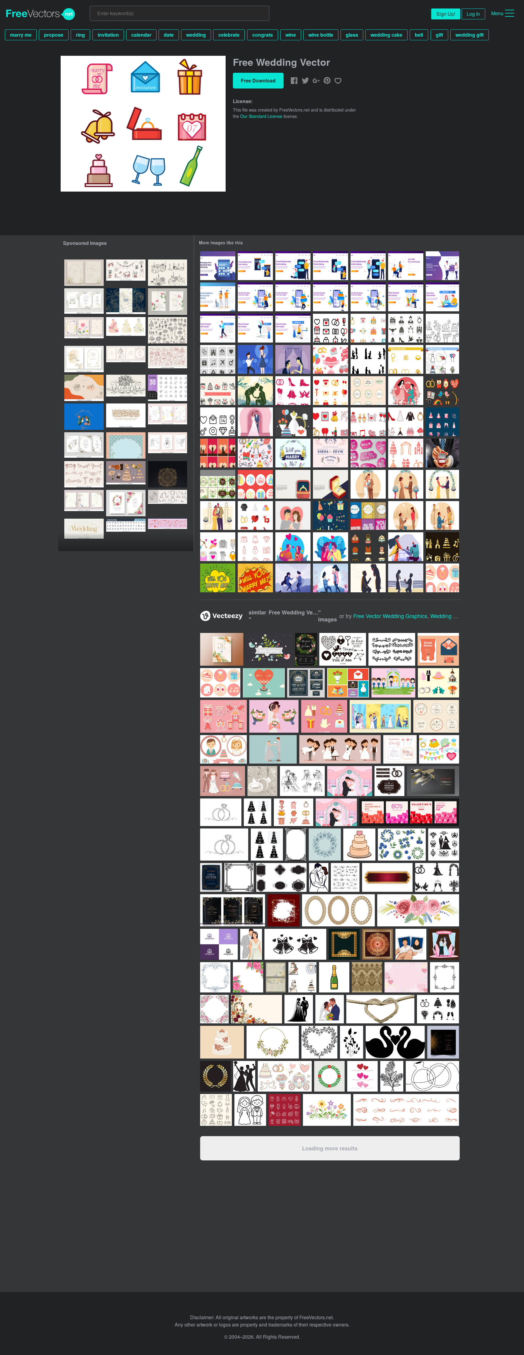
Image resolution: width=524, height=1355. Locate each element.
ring (80, 34)
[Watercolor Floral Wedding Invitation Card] (306, 649)
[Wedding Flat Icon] (255, 515)
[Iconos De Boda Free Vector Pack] (442, 359)
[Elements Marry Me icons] (442, 390)
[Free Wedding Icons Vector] (405, 328)
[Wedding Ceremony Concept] (217, 515)
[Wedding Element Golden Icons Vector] (442, 546)
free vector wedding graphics (390, 616)
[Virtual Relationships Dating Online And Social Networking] (442, 265)
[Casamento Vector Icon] (330, 421)
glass (352, 34)
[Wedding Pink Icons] (405, 453)
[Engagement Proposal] (255, 359)
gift (439, 34)
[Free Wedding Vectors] (293, 421)
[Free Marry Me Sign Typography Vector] (368, 453)
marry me (21, 34)
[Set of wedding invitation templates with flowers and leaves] (84, 301)
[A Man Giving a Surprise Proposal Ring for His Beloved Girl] (330, 546)
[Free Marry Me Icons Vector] (330, 359)
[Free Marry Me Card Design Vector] (217, 484)
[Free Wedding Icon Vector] (442, 328)
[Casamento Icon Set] (293, 812)
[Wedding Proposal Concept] (442, 515)
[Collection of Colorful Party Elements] (330, 515)
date (169, 34)
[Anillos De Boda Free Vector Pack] (405, 359)
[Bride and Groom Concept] (442, 484)
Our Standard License (261, 116)
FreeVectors (40, 14)
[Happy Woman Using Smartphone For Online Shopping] (368, 297)
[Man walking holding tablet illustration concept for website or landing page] (217, 328)
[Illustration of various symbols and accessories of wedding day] (348, 683)
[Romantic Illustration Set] (217, 453)
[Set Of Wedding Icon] (293, 390)
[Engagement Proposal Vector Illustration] (293, 359)
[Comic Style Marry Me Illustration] (217, 578)
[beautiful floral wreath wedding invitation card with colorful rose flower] (126, 503)
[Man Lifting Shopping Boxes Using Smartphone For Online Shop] (293, 297)
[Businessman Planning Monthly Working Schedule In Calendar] (217, 265)
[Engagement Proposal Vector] (255, 421)
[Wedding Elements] (255, 453)
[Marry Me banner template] (368, 546)
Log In (473, 13)
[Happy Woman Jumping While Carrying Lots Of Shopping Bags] (255, 297)
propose (53, 34)
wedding (196, 34)
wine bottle (320, 34)
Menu (497, 13)
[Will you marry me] (255, 390)
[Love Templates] (368, 515)
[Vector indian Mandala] (167, 474)
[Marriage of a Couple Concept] (405, 484)
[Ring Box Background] (293, 484)
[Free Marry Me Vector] (368, 359)
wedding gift (469, 34)
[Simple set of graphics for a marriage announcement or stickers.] (439, 749)
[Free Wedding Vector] (442, 421)
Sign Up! (445, 13)
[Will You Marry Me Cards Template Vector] (293, 453)
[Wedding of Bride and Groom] (368, 484)
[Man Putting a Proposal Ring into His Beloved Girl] (293, 546)
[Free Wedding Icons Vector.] (368, 328)
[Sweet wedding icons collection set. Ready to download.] (223, 716)
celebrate (229, 34)
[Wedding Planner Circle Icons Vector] (255, 484)
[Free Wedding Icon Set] (330, 328)
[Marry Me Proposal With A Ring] (442, 453)
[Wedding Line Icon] (255, 546)
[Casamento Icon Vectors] (217, 390)
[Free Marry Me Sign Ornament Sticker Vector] (368, 390)
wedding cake (386, 34)
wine (290, 34)
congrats (262, 34)
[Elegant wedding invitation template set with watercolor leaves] (84, 445)
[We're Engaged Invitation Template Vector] (330, 453)
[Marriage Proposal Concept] (405, 515)
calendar (141, 34)
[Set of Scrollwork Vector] (391, 649)
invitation (108, 34)
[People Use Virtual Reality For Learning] (217, 297)
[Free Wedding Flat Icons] (330, 390)
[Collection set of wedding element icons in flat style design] (324, 716)
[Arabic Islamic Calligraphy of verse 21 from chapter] (126, 416)
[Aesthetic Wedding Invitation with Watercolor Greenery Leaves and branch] (84, 272)
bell (419, 34)
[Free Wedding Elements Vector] (442, 578)
